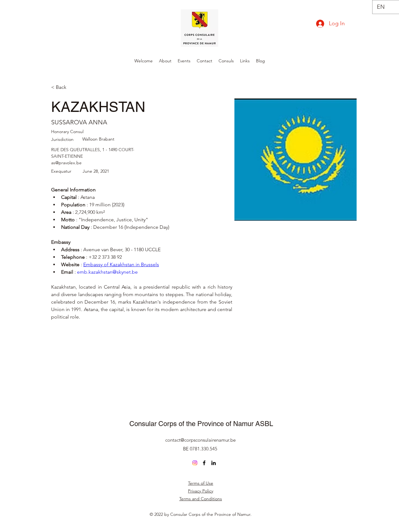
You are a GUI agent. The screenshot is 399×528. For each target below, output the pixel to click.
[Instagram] (195, 463)
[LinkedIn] (213, 463)
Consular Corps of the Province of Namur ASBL (201, 424)
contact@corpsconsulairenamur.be (200, 440)
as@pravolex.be (66, 163)
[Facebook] (204, 463)
